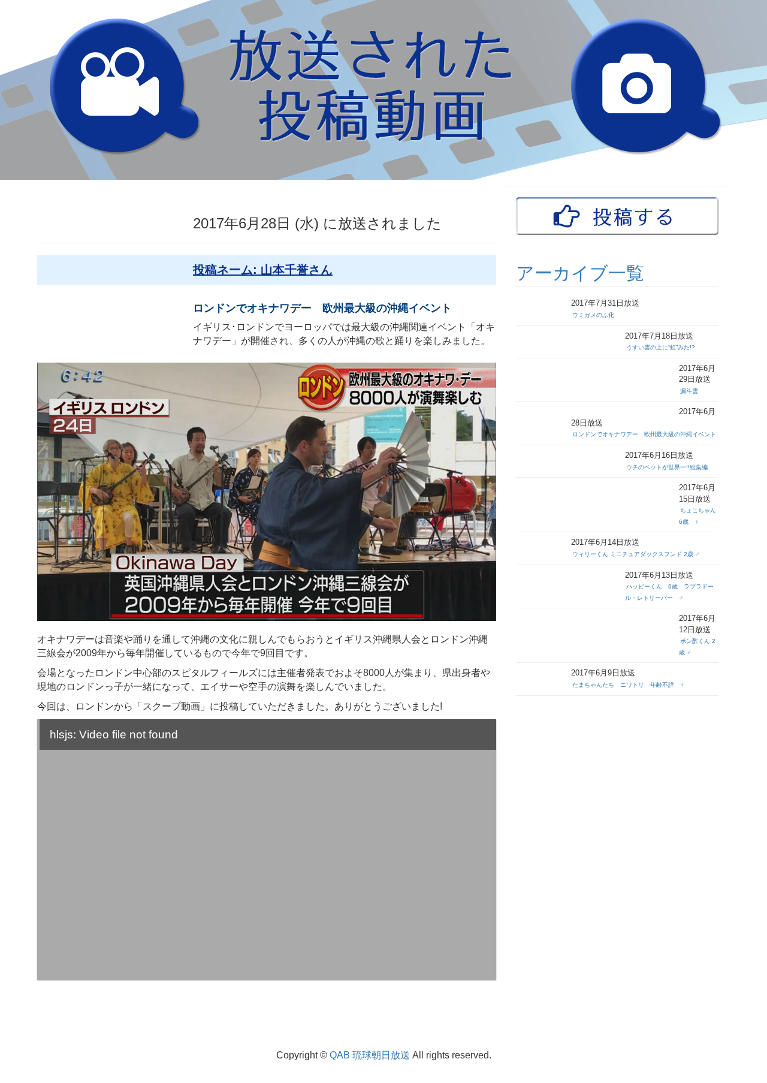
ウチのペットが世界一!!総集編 (667, 467)
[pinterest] (712, 1029)
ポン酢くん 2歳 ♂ (697, 647)
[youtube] (726, 1029)
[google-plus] (719, 1029)
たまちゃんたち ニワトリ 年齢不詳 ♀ (628, 684)
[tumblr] (704, 1029)
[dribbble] (714, 1029)
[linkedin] (724, 1029)
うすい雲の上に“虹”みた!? (660, 347)
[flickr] (716, 1029)
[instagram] (709, 1029)
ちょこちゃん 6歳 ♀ (700, 516)
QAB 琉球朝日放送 (370, 1055)
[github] (707, 1029)
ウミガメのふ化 (593, 315)
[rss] (728, 1029)
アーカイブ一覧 (580, 273)
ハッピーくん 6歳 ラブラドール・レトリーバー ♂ (669, 592)
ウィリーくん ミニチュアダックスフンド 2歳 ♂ (636, 554)
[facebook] (721, 1029)
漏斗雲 (689, 391)
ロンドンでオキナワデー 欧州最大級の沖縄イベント (644, 434)
